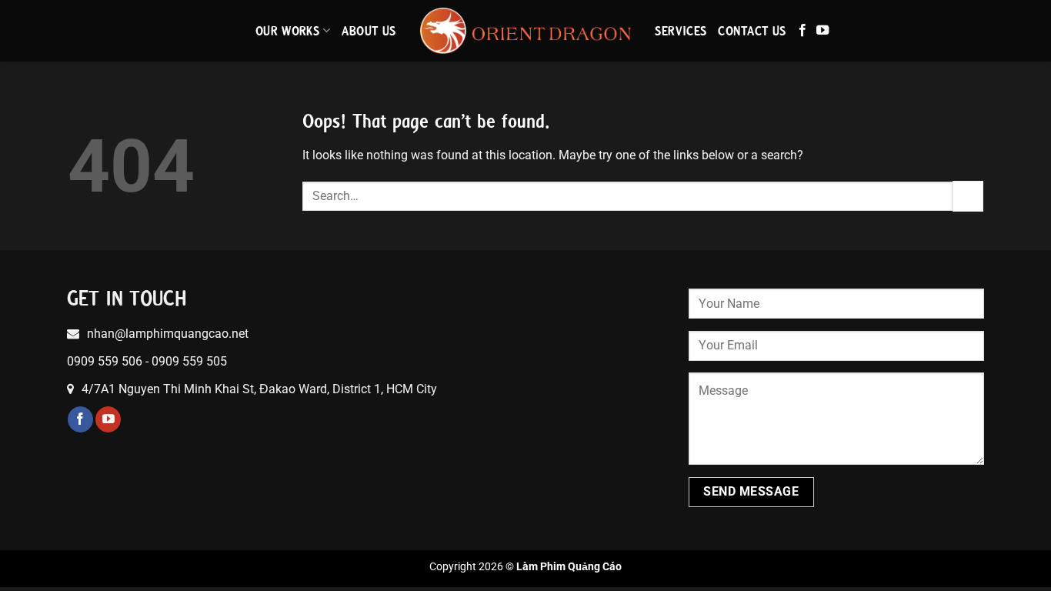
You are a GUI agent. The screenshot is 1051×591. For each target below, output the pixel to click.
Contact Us (752, 30)
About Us (369, 30)
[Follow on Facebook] (802, 31)
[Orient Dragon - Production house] (526, 31)
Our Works (287, 30)
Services (681, 30)
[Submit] (968, 196)
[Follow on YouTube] (822, 31)
